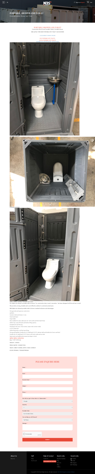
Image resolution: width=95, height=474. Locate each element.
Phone (23, 392)
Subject (24, 386)
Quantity (24, 404)
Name (23, 367)
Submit (47, 439)
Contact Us (45, 459)
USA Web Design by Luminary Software (66, 472)
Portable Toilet (25, 410)
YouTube (74, 459)
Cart (90, 2)
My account (34, 461)
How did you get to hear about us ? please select (34, 398)
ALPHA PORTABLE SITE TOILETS (47, 40)
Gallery (58, 467)
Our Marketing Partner (50, 461)
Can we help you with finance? (29, 417)
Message (24, 423)
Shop (32, 459)
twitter (73, 461)
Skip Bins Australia (61, 459)
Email (23, 373)
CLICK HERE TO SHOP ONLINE (47, 35)
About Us (13, 459)
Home (12, 16)
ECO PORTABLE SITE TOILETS (47, 38)
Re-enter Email (25, 379)
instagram (74, 463)
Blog (58, 461)
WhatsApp (74, 465)
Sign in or (80, 2)
